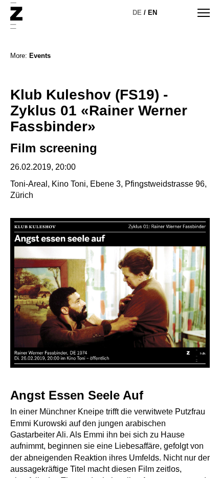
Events (40, 55)
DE (137, 12)
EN (152, 12)
